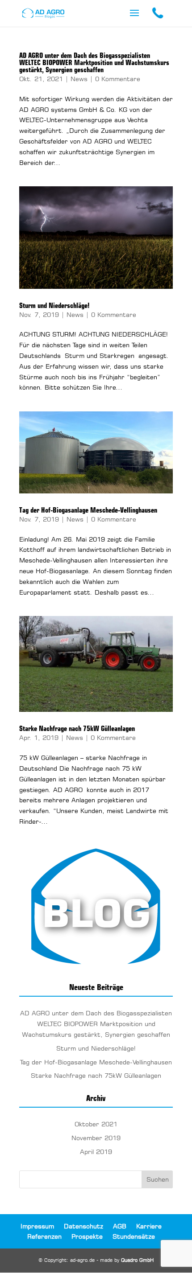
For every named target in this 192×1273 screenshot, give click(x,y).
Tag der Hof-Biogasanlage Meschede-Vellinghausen (88, 510)
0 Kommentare (117, 78)
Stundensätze (134, 1236)
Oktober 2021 (96, 1124)
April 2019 (96, 1151)
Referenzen (44, 1236)
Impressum (37, 1226)
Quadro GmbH (137, 1260)
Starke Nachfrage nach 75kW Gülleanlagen (77, 728)
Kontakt (157, 13)
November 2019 (96, 1138)
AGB (119, 1226)
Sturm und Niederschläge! (54, 305)
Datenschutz (83, 1226)
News (79, 78)
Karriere (149, 1226)
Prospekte (87, 1236)
